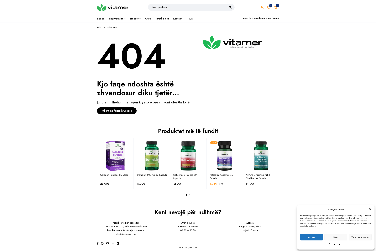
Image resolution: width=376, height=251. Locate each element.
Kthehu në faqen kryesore (117, 111)
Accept (311, 237)
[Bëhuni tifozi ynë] (98, 243)
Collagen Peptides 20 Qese (114, 175)
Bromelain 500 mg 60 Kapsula (152, 175)
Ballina (100, 27)
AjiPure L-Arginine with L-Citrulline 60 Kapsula (258, 176)
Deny (335, 237)
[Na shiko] (107, 243)
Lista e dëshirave (270, 5)
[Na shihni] (102, 243)
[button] (370, 209)
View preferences (360, 237)
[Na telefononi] (118, 243)
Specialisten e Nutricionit (265, 18)
